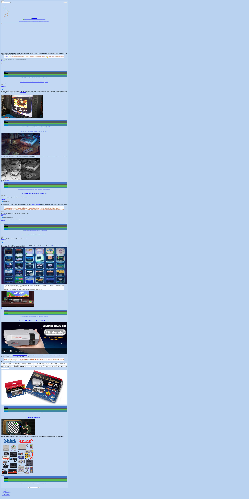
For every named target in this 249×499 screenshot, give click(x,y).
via (1, 181)
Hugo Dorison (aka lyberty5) (35, 204)
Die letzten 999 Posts (6, 492)
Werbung (46, 316)
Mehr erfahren (3, 86)
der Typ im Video (23, 92)
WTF (4, 7)
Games (45, 126)
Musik (5, 8)
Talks (7, 15)
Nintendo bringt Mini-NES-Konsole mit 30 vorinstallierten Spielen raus (34, 320)
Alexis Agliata (58, 155)
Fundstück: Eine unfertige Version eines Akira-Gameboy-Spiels (34, 82)
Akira (35, 126)
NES (43, 77)
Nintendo (46, 77)
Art (4, 9)
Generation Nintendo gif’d (34, 417)
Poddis (5, 14)
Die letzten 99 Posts (6, 491)
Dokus (7, 13)
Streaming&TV (6, 10)
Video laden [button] (3, 199)
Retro (50, 126)
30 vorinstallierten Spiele (56, 245)
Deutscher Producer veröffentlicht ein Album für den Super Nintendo (34, 21)
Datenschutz (8, 495)
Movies (8, 11)
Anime (40, 126)
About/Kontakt (6, 494)
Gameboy (42, 126)
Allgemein (35, 77)
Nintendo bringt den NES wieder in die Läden (20, 355)
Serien (8, 12)
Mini (39, 230)
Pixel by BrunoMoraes (4, 307)
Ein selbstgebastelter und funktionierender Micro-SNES (34, 193)
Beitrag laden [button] (3, 215)
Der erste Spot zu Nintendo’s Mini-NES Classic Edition (34, 235)
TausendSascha (32, 77)
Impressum (4, 495)
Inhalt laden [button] (3, 60)
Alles (4, 16)
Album (40, 77)
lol (4, 6)
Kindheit (37, 316)
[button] (6, 73)
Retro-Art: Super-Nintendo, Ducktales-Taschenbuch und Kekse (34, 131)
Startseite (6, 493)
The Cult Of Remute (7, 56)
